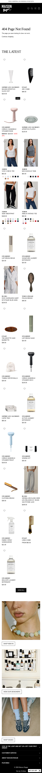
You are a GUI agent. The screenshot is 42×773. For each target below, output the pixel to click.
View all (21, 590)
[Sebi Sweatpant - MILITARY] (10, 221)
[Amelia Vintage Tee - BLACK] (25, 219)
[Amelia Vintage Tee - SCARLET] (25, 223)
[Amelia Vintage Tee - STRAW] (38, 219)
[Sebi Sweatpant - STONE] (5, 221)
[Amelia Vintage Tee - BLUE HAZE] (28, 221)
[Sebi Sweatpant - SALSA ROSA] (15, 219)
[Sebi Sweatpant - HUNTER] (3, 219)
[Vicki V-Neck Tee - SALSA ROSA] (3, 176)
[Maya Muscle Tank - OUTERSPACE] (35, 176)
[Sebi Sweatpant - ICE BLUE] (13, 219)
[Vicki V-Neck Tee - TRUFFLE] (13, 178)
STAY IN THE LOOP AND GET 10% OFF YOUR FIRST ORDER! (19, 747)
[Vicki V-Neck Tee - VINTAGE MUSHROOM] (5, 178)
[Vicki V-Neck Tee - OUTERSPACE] (18, 176)
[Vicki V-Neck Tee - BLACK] (15, 176)
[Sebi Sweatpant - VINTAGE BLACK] (8, 221)
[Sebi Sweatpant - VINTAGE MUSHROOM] (8, 223)
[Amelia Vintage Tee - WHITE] (23, 219)
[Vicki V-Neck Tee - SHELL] (8, 178)
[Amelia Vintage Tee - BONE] (33, 219)
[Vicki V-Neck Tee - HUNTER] (3, 178)
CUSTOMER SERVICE (9, 753)
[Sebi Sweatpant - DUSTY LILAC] (13, 221)
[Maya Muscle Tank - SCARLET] (38, 176)
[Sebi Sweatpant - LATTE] (3, 221)
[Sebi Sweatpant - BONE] (5, 219)
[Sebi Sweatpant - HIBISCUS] (15, 221)
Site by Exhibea (21, 771)
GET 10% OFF (33, 770)
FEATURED (5, 763)
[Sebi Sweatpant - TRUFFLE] (15, 223)
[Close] (39, 770)
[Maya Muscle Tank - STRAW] (23, 176)
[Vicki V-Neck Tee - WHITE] (5, 176)
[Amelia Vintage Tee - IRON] (38, 221)
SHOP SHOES (8, 740)
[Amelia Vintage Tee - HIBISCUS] (35, 221)
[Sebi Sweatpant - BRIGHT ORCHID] (8, 219)
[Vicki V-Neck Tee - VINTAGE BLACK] (13, 176)
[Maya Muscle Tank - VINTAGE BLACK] (33, 176)
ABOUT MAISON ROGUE (10, 758)
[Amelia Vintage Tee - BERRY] (23, 223)
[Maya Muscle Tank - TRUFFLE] (23, 178)
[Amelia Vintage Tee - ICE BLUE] (25, 221)
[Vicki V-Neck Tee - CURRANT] (10, 178)
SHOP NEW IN (8, 644)
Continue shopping (7, 36)
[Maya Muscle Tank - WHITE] (28, 176)
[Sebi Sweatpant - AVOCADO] (18, 219)
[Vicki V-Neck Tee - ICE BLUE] (8, 176)
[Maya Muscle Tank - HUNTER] (25, 176)
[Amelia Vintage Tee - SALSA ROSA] (23, 221)
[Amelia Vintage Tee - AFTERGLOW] (33, 221)
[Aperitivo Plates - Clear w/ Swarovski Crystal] (25, 134)
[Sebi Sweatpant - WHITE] (5, 223)
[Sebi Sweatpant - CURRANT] (13, 223)
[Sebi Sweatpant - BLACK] (3, 223)
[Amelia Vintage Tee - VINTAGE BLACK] (28, 219)
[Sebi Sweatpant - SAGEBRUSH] (10, 219)
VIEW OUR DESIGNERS (11, 692)
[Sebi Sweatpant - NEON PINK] (10, 223)
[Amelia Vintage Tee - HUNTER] (35, 219)
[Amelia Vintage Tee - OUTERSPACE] (30, 219)
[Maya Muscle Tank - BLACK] (30, 176)
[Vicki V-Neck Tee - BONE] (10, 176)
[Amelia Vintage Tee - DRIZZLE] (30, 221)
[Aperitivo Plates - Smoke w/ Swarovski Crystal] (23, 134)
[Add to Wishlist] (4, 59)
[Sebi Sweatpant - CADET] (18, 221)
